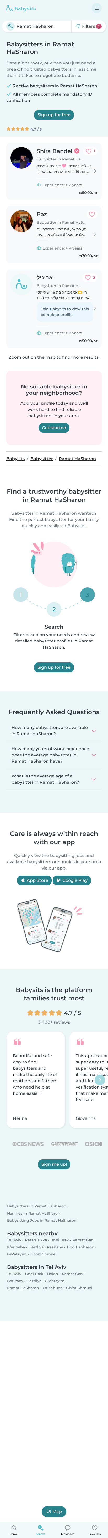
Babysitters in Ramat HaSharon (36, 1206)
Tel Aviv (14, 1240)
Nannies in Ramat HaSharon (33, 1213)
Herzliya (36, 1247)
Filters (90, 26)
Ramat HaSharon (23, 1288)
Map (57, 1511)
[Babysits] (21, 8)
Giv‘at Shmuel (43, 1254)
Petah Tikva (36, 1240)
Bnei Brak (59, 1240)
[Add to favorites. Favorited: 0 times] (92, 214)
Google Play (74, 880)
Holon (52, 1274)
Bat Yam (15, 1281)
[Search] (10, 26)
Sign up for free (54, 114)
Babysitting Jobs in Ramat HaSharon (42, 1220)
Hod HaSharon (80, 1247)
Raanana (55, 1247)
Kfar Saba (16, 1247)
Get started (54, 427)
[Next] (100, 1080)
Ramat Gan (83, 1240)
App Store (37, 880)
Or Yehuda (53, 1288)
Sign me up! (54, 1164)
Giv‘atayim (17, 1254)
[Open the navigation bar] (97, 8)
